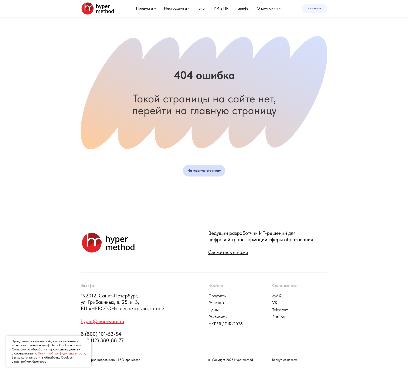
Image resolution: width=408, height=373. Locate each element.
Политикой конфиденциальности (61, 353)
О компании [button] (267, 8)
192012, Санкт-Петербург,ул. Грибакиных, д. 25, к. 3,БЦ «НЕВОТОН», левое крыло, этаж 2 (123, 302)
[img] (98, 8)
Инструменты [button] (175, 8)
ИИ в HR (221, 8)
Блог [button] (202, 8)
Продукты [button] (144, 8)
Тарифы (242, 8)
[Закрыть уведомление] (88, 339)
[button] (314, 8)
